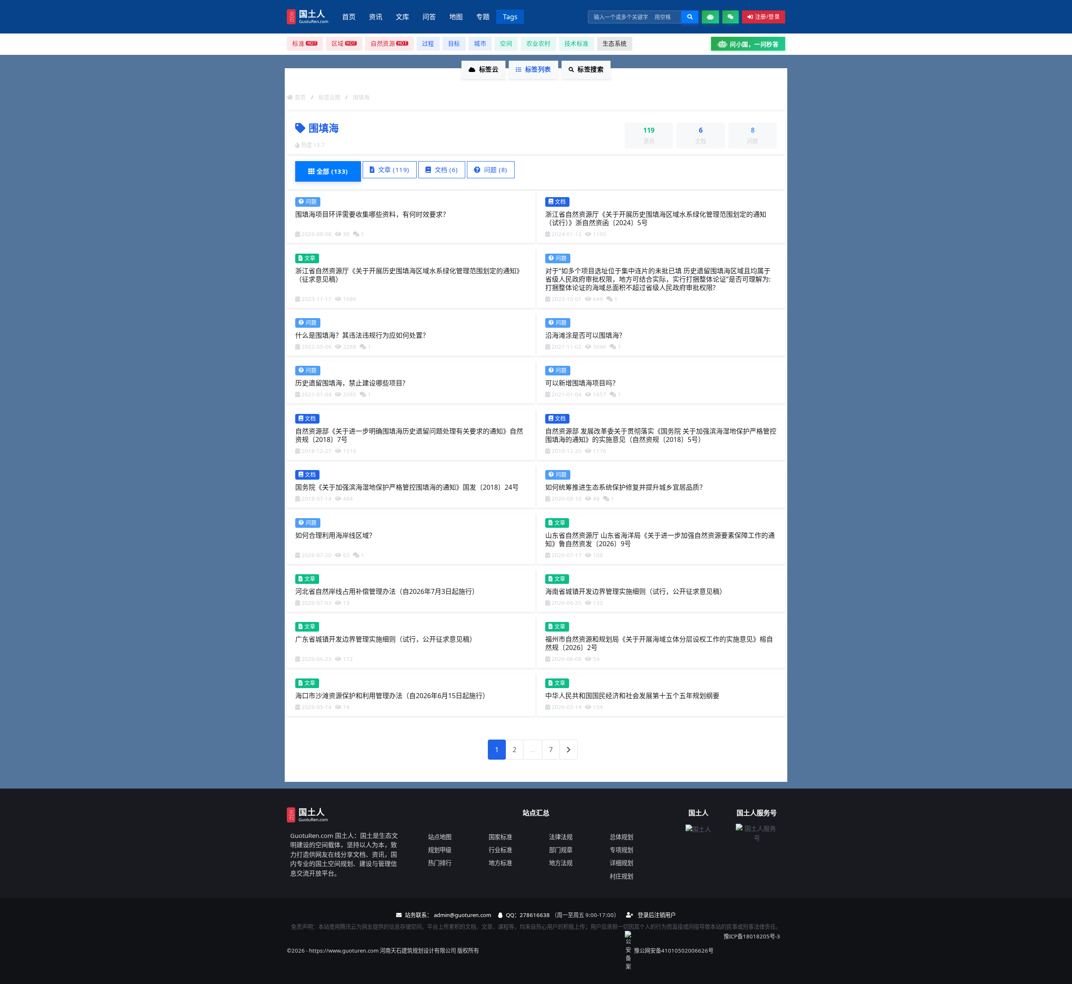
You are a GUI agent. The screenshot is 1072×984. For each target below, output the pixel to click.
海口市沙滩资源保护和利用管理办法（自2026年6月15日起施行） (392, 695)
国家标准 (500, 837)
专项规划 (621, 850)
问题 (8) (495, 169)
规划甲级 (439, 850)
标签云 (489, 69)
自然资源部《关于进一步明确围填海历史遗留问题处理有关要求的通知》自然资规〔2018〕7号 (409, 435)
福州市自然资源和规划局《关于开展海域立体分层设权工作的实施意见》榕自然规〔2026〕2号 (659, 643)
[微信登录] (730, 16)
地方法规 (560, 863)
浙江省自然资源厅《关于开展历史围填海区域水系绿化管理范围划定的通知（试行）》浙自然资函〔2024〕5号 (655, 218)
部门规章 (560, 850)
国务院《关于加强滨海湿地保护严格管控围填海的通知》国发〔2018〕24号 (407, 487)
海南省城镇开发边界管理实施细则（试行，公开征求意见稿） (635, 591)
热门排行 (439, 863)
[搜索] (689, 16)
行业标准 (500, 850)
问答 (429, 16)
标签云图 (329, 97)
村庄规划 (621, 876)
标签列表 (538, 69)
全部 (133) (332, 171)
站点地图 (439, 837)
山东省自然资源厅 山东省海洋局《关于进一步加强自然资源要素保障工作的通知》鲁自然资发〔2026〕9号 (660, 539)
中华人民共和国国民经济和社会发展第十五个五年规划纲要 (632, 695)
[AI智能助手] (710, 16)
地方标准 (500, 863)
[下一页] (568, 750)
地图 (456, 16)
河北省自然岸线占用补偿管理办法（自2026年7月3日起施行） (387, 591)
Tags (510, 16)
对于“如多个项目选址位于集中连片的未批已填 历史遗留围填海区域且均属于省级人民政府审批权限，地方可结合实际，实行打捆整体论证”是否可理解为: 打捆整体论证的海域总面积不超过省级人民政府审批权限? (657, 279)
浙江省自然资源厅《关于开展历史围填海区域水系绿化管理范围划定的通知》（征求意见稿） (409, 274)
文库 (402, 16)
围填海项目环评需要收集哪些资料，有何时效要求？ (372, 214)
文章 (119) (393, 169)
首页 (349, 16)
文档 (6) (445, 169)
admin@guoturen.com (462, 915)
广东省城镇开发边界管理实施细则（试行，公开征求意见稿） (385, 639)
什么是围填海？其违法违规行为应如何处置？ (362, 335)
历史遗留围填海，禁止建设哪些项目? (350, 383)
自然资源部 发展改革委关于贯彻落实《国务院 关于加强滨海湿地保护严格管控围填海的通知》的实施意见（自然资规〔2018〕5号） (660, 435)
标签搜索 (590, 69)
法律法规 (560, 837)
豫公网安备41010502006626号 (674, 950)
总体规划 (621, 837)
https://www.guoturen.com (344, 950)
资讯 (375, 16)
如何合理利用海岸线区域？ (335, 535)
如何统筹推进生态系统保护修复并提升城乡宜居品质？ (625, 487)
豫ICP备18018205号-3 (752, 936)
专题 (483, 16)
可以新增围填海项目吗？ (582, 383)
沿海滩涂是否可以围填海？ (585, 335)
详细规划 (621, 863)
